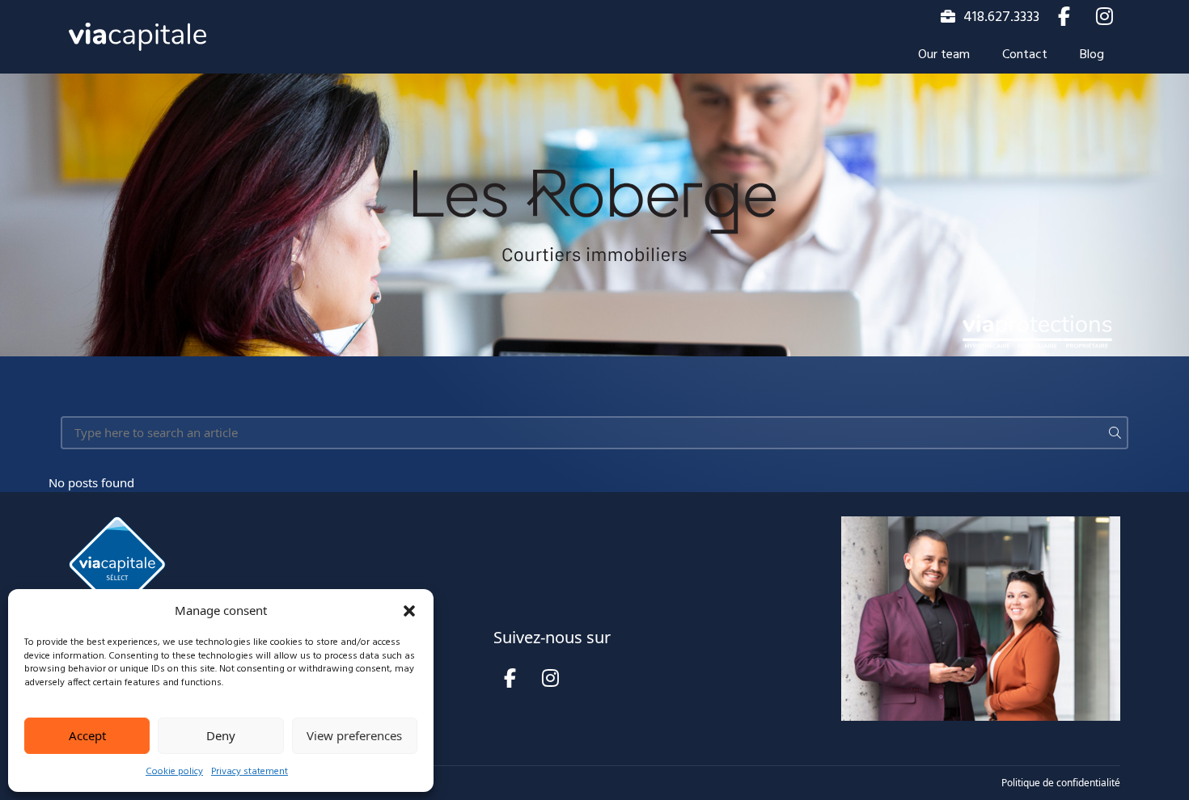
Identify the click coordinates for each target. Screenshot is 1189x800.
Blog (1092, 54)
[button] (409, 611)
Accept (87, 735)
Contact (1024, 54)
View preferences (354, 735)
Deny (220, 735)
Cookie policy (174, 772)
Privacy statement (249, 772)
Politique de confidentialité (1060, 782)
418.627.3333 (1001, 17)
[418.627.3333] (948, 16)
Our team (944, 54)
